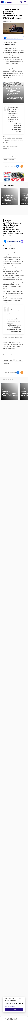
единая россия (8, 360)
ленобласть (7, 363)
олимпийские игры (9, 159)
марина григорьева (9, 366)
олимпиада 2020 (8, 156)
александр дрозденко (10, 154)
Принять (14, 1009)
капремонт (18, 360)
